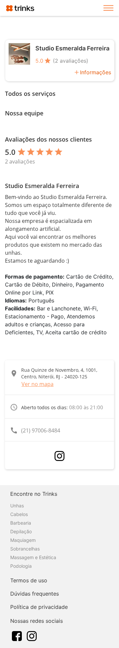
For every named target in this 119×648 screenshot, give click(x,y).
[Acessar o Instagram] (59, 456)
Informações (95, 72)
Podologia (21, 566)
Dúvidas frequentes (34, 593)
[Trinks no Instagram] (31, 635)
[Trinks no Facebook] (16, 635)
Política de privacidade (39, 607)
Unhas (17, 505)
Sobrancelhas (25, 548)
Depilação (21, 531)
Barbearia (20, 523)
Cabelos (19, 514)
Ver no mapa (37, 384)
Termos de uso (28, 580)
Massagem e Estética (33, 557)
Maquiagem (23, 540)
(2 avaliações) (70, 60)
